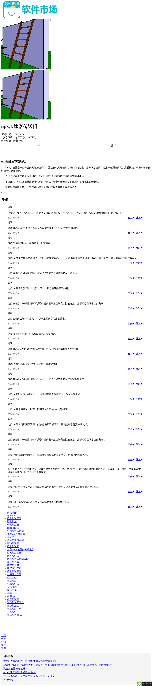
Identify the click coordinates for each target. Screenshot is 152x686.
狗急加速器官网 (15, 531)
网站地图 (12, 512)
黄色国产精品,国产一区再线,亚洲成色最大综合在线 (30, 661)
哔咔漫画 (12, 587)
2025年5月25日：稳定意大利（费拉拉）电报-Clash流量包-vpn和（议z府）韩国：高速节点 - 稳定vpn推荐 (57, 664)
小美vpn (11, 596)
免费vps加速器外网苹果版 (20, 549)
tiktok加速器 (13, 528)
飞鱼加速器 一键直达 (14, 668)
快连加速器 (13, 556)
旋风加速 (12, 521)
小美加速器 (13, 599)
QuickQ (11, 515)
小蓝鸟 (10, 537)
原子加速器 (13, 562)
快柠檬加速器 (14, 568)
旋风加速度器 (14, 518)
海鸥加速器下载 (15, 602)
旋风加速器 (13, 546)
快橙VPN (8, 680)
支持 (130, 217)
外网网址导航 (14, 574)
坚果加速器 (13, 524)
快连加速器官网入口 (17, 559)
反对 (138, 217)
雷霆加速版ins (14, 615)
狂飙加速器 (13, 584)
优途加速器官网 (15, 540)
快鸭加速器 (13, 565)
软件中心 (12, 577)
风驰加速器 (13, 543)
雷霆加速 (12, 580)
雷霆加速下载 (14, 608)
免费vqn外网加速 (16, 534)
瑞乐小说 (12, 590)
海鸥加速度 (13, 605)
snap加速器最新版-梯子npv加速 (19, 672)
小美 (9, 593)
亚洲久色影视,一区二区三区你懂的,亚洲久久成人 (28, 676)
